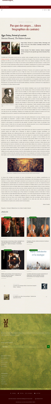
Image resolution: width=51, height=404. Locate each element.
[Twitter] (45, 10)
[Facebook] (43, 10)
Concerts (5, 217)
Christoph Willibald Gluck (12, 208)
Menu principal (5, 7)
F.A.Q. (2, 360)
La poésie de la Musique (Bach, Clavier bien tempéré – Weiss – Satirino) (25, 286)
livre (19, 208)
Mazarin (29, 208)
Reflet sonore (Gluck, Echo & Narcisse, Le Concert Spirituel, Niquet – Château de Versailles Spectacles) (11, 275)
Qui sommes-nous (4, 358)
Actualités (31, 217)
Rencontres (3, 381)
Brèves (35, 217)
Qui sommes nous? (39, 398)
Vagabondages (4, 383)
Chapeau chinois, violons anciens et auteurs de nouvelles (38, 241)
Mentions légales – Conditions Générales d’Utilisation (20, 398)
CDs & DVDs (6, 250)
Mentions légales (4, 362)
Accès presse (4, 364)
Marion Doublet (23, 208)
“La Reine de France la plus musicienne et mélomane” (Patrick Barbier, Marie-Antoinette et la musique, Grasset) (37, 275)
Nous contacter (4, 366)
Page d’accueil (4, 375)
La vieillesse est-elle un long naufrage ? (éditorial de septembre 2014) (24, 296)
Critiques (9, 217)
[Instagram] (47, 10)
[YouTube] (49, 10)
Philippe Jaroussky (5, 59)
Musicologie (32, 250)
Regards (35, 250)
